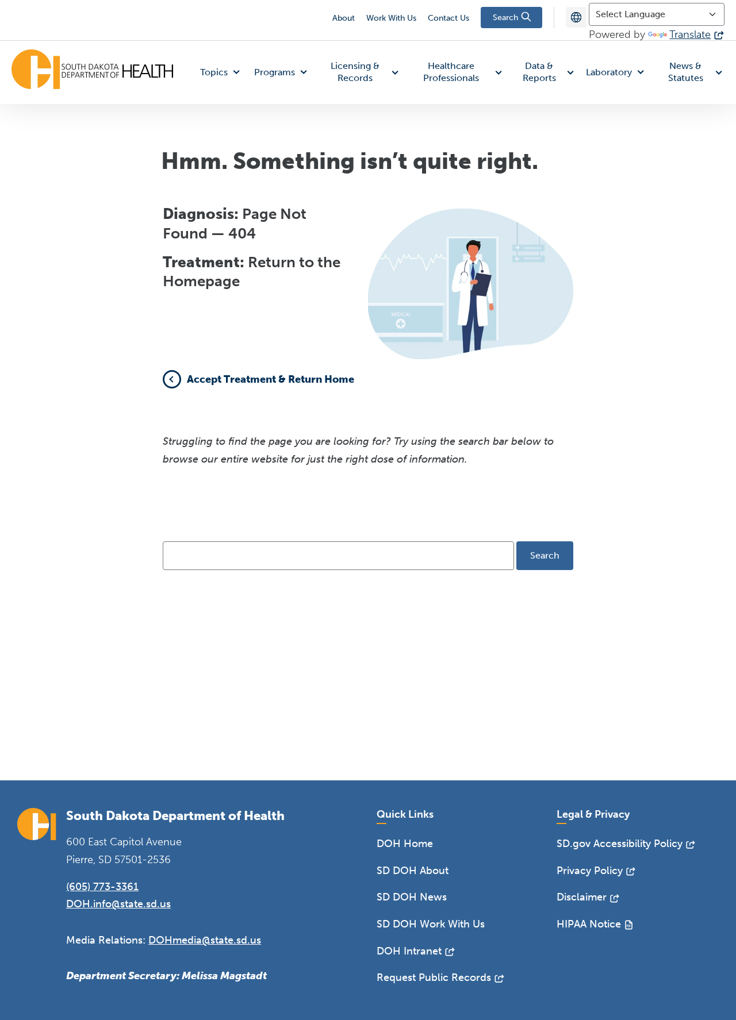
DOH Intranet (409, 951)
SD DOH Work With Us (431, 924)
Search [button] (506, 17)
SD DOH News (412, 897)
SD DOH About (412, 870)
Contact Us (448, 18)
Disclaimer (582, 897)
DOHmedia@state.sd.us (204, 940)
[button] (222, 72)
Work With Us (391, 18)
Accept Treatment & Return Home (270, 379)
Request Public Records (434, 977)
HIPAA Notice (589, 924)
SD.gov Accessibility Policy (620, 843)
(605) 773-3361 (102, 886)
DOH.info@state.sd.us (118, 904)
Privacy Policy (590, 870)
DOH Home (405, 843)
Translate (690, 34)
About (343, 18)
